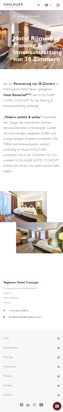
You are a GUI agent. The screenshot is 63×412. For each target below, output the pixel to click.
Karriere (7, 385)
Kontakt (8, 395)
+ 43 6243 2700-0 (19, 311)
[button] (46, 61)
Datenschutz (10, 348)
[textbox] (49, 5)
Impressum (9, 366)
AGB (6, 338)
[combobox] (49, 5)
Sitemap (8, 357)
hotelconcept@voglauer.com (25, 317)
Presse (7, 376)
